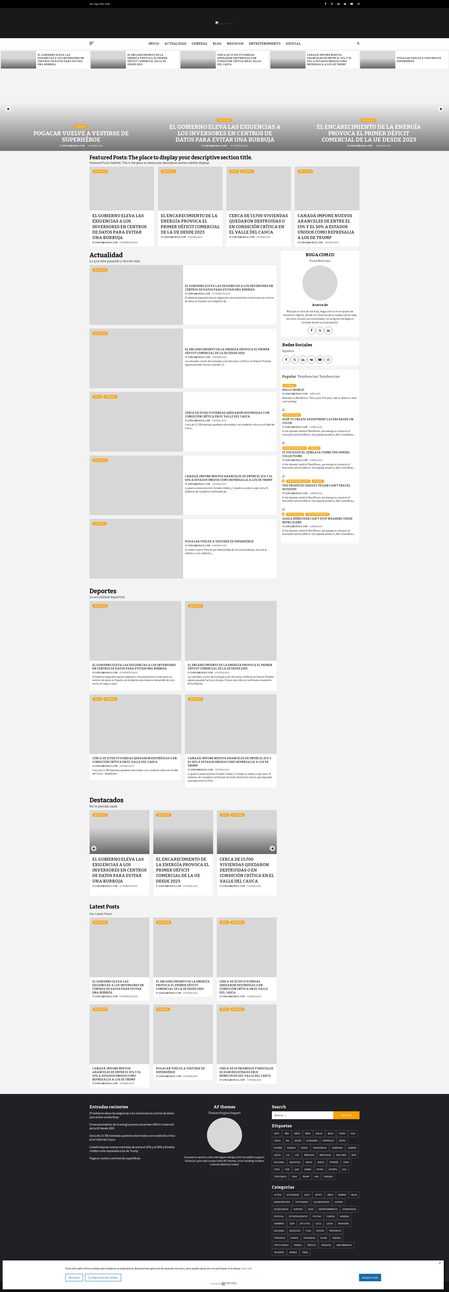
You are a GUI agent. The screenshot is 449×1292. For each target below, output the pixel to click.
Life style (305, 1223)
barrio (342, 1194)
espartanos (349, 1209)
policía (320, 1230)
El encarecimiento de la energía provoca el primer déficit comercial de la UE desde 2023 (147, 59)
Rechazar (74, 1277)
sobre (307, 1169)
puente (294, 1237)
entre (342, 1140)
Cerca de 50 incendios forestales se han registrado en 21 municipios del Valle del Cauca (246, 1072)
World (293, 1252)
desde (298, 1140)
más (354, 1155)
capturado (301, 1201)
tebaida (336, 1237)
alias (307, 1194)
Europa (291, 1147)
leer (292, 1223)
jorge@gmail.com (73, 146)
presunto (279, 1237)
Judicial (293, 44)
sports (333, 1169)
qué (297, 1169)
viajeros (279, 1252)
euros (304, 1147)
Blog (217, 44)
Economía (312, 1140)
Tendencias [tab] (307, 376)
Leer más (246, 1268)
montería (343, 1223)
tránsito (326, 1245)
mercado (309, 1155)
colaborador (321, 1201)
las (288, 1155)
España (278, 1147)
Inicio (153, 44)
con (352, 1133)
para (346, 1162)
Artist (318, 1194)
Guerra (352, 1147)
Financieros (320, 1147)
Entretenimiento (264, 44)
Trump (305, 1176)
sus (344, 1169)
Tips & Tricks (291, 415)
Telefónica (280, 1176)
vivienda (328, 1176)
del (288, 1140)
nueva (309, 1162)
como (342, 1133)
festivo (317, 1216)
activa (277, 1194)
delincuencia (281, 1209)
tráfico (311, 1245)
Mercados (325, 1155)
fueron (330, 1216)
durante (298, 1209)
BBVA (308, 1133)
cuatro (338, 1201)
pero (277, 1169)
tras (294, 1176)
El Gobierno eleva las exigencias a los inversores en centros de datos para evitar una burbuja (61, 59)
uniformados (344, 1245)
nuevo (320, 1162)
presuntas (335, 1230)
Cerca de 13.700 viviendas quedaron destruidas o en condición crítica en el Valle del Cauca (239, 59)
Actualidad (175, 44)
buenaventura (282, 1201)
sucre (323, 1237)
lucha (329, 1223)
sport (320, 1169)
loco (318, 1223)
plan (308, 1230)
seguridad (309, 1237)
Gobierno (337, 1147)
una (316, 1176)
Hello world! (293, 390)
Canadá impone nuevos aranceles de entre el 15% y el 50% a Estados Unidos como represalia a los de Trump (329, 59)
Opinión (334, 1162)
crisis (277, 1140)
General (199, 44)
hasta (277, 1155)
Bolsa (319, 1133)
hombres (279, 1223)
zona (305, 1252)
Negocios (235, 44)
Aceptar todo (370, 1277)
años (297, 1133)
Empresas (328, 1140)
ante (276, 1133)
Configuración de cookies (103, 1277)
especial (279, 1216)
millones (341, 1155)
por (287, 1169)
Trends (314, 448)
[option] (45, 60)
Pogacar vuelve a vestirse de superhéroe (81, 136)
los (297, 1155)
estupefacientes (298, 1216)
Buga (331, 1133)
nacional (279, 1162)
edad (311, 1209)
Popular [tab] (289, 376)
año (286, 1133)
